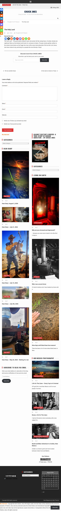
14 (52, 481)
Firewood (36, 276)
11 (45, 481)
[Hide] (0, 36)
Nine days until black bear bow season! (44, 345)
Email (4, 109)
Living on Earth (38, 222)
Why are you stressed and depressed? (43, 230)
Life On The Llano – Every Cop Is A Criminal (45, 383)
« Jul (43, 492)
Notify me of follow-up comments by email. (15, 120)
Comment (5, 85)
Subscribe (44, 60)
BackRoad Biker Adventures (41, 436)
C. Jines (10, 33)
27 (50, 485)
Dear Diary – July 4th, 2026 (10, 304)
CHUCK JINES (30, 11)
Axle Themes (56, 500)
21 (52, 483)
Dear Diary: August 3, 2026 (10, 203)
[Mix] (23, 38)
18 (45, 483)
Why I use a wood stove (39, 284)
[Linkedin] (14, 38)
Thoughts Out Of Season (21, 33)
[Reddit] (11, 38)
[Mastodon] (20, 38)
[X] (8, 38)
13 (50, 481)
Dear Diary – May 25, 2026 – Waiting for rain (15, 360)
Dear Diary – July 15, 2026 (10, 283)
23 (57, 483)
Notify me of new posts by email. (12, 124)
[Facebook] (5, 38)
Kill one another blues (10, 71)
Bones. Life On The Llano (39, 415)
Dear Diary (6, 196)
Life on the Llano (38, 407)
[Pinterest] (17, 38)
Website (4, 115)
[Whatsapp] (26, 38)
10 (43, 481)
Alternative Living (38, 376)
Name (4, 103)
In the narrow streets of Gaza (48, 71)
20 (50, 483)
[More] (29, 38)
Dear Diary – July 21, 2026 (10, 227)
